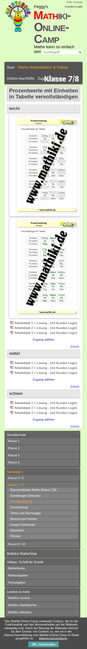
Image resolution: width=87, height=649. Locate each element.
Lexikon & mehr (18, 592)
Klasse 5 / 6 (16, 478)
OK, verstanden (43, 644)
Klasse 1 (13, 441)
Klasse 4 (13, 462)
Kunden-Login (74, 6)
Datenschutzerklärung (53, 638)
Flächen (15, 536)
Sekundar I (15, 472)
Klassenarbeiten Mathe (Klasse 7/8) (33, 490)
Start (11, 67)
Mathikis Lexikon (19, 598)
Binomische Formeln (23, 519)
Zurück (75, 346)
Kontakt (78, 2)
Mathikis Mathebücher (22, 605)
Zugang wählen (43, 339)
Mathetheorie (16, 568)
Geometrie (17, 530)
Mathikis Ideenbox (20, 612)
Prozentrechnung (21, 501)
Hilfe (69, 2)
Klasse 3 (13, 455)
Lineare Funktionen (22, 524)
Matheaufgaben (18, 575)
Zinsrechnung (19, 507)
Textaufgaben (16, 582)
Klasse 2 (13, 448)
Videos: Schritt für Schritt (25, 562)
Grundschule (16, 435)
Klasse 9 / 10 (16, 544)
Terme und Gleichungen (25, 513)
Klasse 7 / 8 (16, 485)
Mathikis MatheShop (22, 553)
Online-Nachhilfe (20, 78)
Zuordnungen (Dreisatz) (25, 495)
